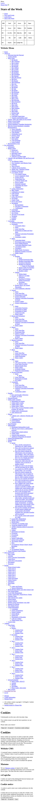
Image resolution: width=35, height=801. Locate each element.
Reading (17, 256)
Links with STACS (16, 197)
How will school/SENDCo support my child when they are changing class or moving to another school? (24, 461)
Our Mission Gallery (17, 161)
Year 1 (13, 641)
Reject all (3, 728)
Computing (14, 382)
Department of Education (18, 617)
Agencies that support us (18, 435)
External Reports (12, 398)
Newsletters (11, 562)
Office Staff (14, 114)
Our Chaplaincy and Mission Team (21, 163)
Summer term (19, 659)
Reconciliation (19, 205)
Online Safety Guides (17, 403)
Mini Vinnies (15, 190)
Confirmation (19, 208)
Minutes (13, 684)
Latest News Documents (15, 560)
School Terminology (17, 610)
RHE (12, 359)
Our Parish (14, 198)
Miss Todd (14, 105)
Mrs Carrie (14, 85)
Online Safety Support (14, 399)
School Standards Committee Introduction (20, 124)
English (13, 254)
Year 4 (13, 660)
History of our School (14, 121)
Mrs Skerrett (14, 76)
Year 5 (13, 667)
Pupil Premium (12, 424)
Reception (14, 635)
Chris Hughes (15, 132)
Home (6, 13)
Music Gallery (19, 358)
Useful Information (13, 607)
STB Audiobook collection (22, 288)
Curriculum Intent (20, 240)
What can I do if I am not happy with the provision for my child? (24, 466)
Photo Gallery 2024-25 (17, 681)
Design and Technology (18, 316)
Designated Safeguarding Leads (20, 427)
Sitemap (6, 696)
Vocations (14, 216)
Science (13, 290)
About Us (7, 53)
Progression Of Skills (21, 295)
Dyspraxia (14, 533)
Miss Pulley (14, 97)
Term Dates (11, 583)
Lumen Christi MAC (14, 122)
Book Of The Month (28, 266)
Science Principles (20, 296)
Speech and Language (17, 540)
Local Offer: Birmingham (18, 519)
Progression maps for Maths (23, 242)
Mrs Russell (14, 66)
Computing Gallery (20, 391)
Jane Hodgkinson (16, 131)
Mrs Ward (14, 95)
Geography (14, 224)
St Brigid (14, 164)
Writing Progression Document (24, 281)
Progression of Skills (21, 309)
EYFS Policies (15, 420)
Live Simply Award (17, 172)
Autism (13, 530)
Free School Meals (13, 591)
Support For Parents (13, 604)
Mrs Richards (15, 92)
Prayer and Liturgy (16, 201)
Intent (16, 227)
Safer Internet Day (16, 412)
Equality (10, 393)
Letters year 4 (12, 572)
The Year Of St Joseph (17, 214)
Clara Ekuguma (15, 140)
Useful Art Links (20, 312)
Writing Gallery (23, 283)
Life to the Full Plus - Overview (24, 362)
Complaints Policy (16, 419)
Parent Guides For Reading (26, 267)
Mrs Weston (14, 93)
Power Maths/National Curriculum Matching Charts (23, 244)
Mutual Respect (15, 155)
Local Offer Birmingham (15, 593)
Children (6, 623)
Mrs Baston (14, 81)
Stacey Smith (15, 137)
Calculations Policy (20, 246)
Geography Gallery (20, 237)
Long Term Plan (19, 229)
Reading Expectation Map (26, 261)
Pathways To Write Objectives (24, 276)
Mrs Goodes (14, 69)
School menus (12, 599)
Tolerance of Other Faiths (18, 156)
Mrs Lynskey (15, 63)
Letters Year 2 (12, 575)
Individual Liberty (16, 153)
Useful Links (11, 622)
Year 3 (13, 654)
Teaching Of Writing (24, 279)
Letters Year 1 (12, 577)
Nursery (13, 628)
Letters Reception (13, 578)
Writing (17, 272)
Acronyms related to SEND (19, 525)
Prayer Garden (19, 182)
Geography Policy (20, 226)
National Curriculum (21, 354)
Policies (13, 219)
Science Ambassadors (21, 303)
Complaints (14, 609)
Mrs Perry (14, 79)
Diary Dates (11, 554)
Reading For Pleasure (25, 264)
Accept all (10, 728)
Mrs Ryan (14, 103)
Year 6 (13, 673)
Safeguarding (11, 425)
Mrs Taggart (14, 64)
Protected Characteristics (22, 370)
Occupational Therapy (17, 549)
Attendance (11, 581)
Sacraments (14, 203)
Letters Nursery (12, 580)
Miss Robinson (15, 82)
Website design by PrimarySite (13, 705)
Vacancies (11, 564)
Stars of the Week (9, 18)
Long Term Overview (21, 364)
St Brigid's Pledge (20, 369)
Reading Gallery (23, 271)
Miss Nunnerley (16, 102)
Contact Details (12, 56)
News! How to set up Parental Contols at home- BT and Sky (22, 408)
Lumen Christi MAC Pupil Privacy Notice (20, 594)
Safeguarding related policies (19, 432)
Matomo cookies (10, 768)
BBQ (13, 548)
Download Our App (10, 691)
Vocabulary (18, 248)
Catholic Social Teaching (18, 168)
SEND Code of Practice (18, 520)
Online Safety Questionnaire (19, 411)
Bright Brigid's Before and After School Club (21, 589)
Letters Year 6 (12, 568)
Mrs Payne (14, 110)
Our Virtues (14, 213)
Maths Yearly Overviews (22, 250)
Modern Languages (17, 340)
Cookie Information (9, 697)
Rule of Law (15, 151)
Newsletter (14, 686)
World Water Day (20, 179)
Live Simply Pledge (20, 174)
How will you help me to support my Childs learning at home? (24, 448)
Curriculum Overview (21, 308)
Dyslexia (14, 536)
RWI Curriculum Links (25, 269)
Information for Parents (18, 401)
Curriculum (14, 209)
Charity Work (15, 200)
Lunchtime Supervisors (18, 116)
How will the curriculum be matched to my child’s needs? (23, 445)
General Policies (16, 422)
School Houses (15, 211)
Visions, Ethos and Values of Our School (19, 119)
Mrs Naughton (15, 74)
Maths (13, 238)
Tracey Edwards (16, 129)
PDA (12, 543)
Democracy (14, 150)
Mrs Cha (13, 84)
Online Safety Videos (17, 406)
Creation (13, 217)
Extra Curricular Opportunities (16, 557)
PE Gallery (18, 380)
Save (16, 799)
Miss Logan (14, 98)
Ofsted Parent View (17, 620)
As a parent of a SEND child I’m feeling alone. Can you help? (24, 469)
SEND (10, 441)
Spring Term (18, 631)
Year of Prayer (15, 166)
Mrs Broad (14, 87)
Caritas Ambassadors (17, 188)
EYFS (13, 626)
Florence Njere (15, 135)
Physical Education (16, 372)
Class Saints (14, 195)
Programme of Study (21, 311)
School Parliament (13, 680)
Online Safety (15, 433)
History (13, 327)
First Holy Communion (21, 206)
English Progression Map (26, 259)
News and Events (9, 15)
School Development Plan (15, 438)
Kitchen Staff (15, 113)
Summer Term (19, 633)
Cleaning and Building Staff (19, 118)
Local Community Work (22, 176)
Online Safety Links (17, 404)
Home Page (4, 5)
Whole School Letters (14, 567)
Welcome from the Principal (16, 55)
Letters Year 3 (12, 573)
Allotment (18, 187)
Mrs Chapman (15, 61)
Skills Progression (20, 356)
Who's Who (11, 58)
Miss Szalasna (15, 108)
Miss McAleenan (16, 77)
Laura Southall (15, 142)
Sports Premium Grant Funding (17, 551)
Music (13, 349)
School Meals (15, 614)
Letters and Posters (16, 586)
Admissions (11, 147)
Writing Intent (22, 274)
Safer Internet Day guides (15, 597)
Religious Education (17, 222)
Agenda (13, 683)
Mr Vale (13, 89)
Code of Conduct (16, 618)
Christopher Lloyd (16, 134)
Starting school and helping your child (18, 602)
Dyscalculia (14, 535)
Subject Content (19, 333)
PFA (9, 585)
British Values (12, 148)
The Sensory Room (17, 541)
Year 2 (13, 647)
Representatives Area (14, 143)
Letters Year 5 (12, 570)
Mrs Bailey (14, 90)
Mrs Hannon (15, 71)
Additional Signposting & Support (21, 436)
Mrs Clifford (15, 68)
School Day (14, 615)
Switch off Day (19, 177)
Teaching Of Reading (25, 263)
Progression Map (20, 332)
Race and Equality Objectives (19, 395)
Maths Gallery (19, 253)
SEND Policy (15, 522)
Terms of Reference (17, 588)
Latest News (7, 17)
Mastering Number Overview (23, 251)
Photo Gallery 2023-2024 (18, 688)
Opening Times (12, 596)
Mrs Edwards (15, 100)
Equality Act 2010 (16, 396)
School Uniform (12, 601)
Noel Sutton (14, 139)
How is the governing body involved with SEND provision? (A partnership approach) (24, 493)
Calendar (10, 556)
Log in (2, 3)
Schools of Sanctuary (17, 171)
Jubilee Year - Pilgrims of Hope (20, 169)
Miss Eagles (14, 106)
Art (12, 304)
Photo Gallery (19, 314)
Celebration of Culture (17, 192)
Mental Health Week (21, 366)
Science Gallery (19, 301)
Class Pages (11, 625)
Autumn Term (19, 630)
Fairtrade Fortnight (20, 184)
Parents (6, 565)
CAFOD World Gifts (21, 180)
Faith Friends (15, 193)
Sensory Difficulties (17, 538)
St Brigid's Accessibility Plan (19, 523)
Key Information (9, 145)
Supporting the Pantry (21, 185)
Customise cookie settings (22, 728)
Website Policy (8, 699)
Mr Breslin (14, 60)
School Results (12, 440)
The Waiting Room (13, 606)
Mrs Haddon (15, 73)
